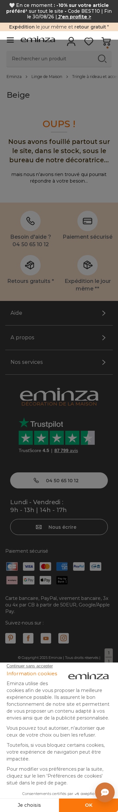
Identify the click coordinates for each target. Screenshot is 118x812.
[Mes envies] (88, 44)
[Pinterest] (10, 638)
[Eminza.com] (38, 40)
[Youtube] (46, 638)
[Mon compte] (71, 44)
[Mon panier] (106, 44)
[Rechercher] (102, 58)
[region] (59, 76)
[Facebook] (28, 638)
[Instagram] (63, 638)
